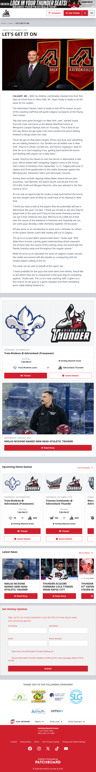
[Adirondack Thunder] (6, 13)
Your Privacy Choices (50, 742)
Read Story (49, 447)
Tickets (27, 375)
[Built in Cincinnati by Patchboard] (48, 760)
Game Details (72, 375)
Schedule (56, 13)
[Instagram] (39, 748)
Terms (36, 742)
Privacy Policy (25, 742)
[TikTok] (57, 748)
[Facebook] (30, 748)
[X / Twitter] (48, 748)
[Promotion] (48, 4)
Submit (48, 668)
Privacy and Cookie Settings (73, 742)
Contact (14, 742)
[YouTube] (66, 748)
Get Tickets (74, 13)
